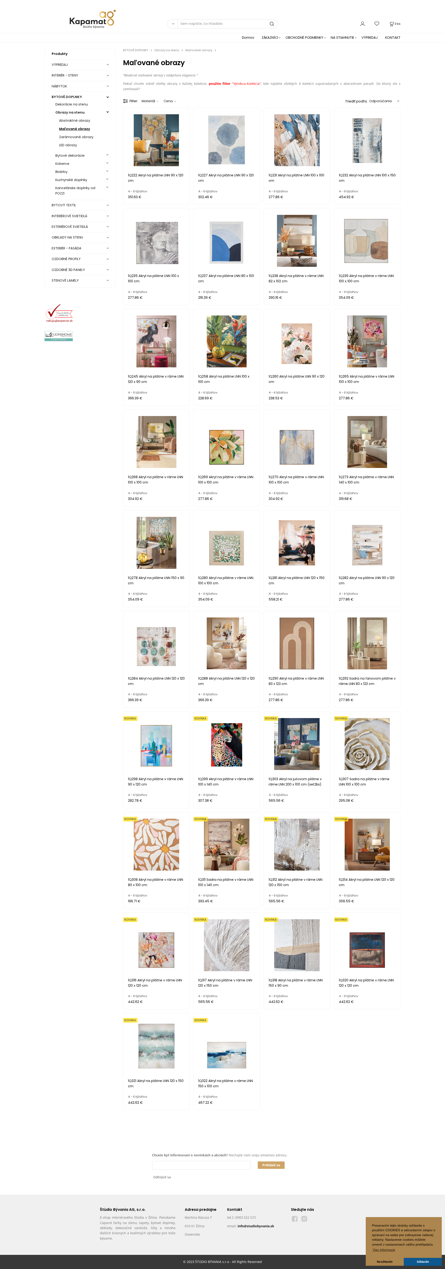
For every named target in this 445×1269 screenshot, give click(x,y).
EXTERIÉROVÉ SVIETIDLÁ (70, 226)
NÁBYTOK (59, 86)
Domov (248, 37)
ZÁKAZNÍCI (270, 37)
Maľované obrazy (74, 129)
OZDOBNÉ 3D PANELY (68, 269)
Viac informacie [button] (384, 1250)
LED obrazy (68, 145)
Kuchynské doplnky (71, 180)
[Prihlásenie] (362, 24)
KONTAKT (392, 37)
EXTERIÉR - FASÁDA (66, 248)
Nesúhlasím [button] (385, 1261)
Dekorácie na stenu (71, 104)
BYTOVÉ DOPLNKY (67, 97)
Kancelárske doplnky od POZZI (75, 191)
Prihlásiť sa (271, 1165)
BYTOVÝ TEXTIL (64, 205)
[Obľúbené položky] (377, 24)
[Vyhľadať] (172, 24)
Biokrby (61, 171)
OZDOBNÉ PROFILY (66, 259)
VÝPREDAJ (370, 37)
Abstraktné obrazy (74, 120)
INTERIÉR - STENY (65, 75)
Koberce (62, 163)
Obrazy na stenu (70, 112)
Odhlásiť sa (162, 1177)
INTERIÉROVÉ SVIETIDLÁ (69, 216)
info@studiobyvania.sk (256, 1226)
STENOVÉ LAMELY (65, 280)
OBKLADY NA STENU (67, 237)
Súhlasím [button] (423, 1261)
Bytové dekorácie (70, 155)
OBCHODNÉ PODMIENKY (304, 37)
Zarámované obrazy (76, 137)
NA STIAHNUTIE (342, 37)
